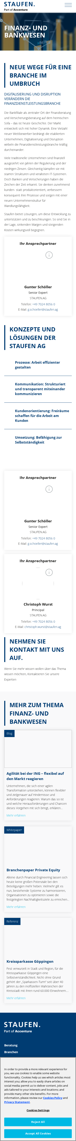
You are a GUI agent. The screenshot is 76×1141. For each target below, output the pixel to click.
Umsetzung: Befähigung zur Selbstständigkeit (38, 440)
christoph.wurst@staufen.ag (42, 627)
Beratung (11, 1045)
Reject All (38, 1122)
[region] (38, 1099)
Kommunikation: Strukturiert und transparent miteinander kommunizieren (40, 389)
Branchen (11, 1052)
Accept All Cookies (38, 1133)
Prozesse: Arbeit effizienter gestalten (37, 365)
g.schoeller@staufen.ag (43, 309)
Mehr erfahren (16, 815)
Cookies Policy (52, 1098)
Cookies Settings (38, 1110)
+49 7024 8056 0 (43, 304)
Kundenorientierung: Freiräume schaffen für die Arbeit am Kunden (42, 416)
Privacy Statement (17, 1102)
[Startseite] (19, 6)
